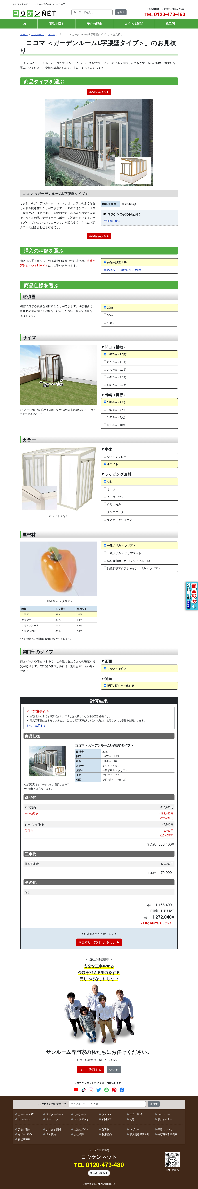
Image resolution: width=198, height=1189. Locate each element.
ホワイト (112, 464)
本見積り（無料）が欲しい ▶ (99, 942)
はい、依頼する (90, 1069)
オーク (111, 489)
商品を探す (56, 23)
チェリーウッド (117, 497)
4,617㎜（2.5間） (118, 377)
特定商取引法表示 (167, 1134)
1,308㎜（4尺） (117, 402)
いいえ (113, 1069)
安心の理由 (94, 23)
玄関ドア (107, 1119)
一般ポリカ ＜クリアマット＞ (125, 553)
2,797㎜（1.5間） (118, 362)
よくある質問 (134, 23)
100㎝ (110, 323)
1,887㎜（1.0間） (118, 354)
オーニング (52, 1119)
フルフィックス (117, 668)
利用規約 (107, 1134)
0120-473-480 (164, 14)
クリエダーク (115, 512)
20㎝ (110, 307)
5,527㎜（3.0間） (118, 385)
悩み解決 (51, 1134)
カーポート (24, 1114)
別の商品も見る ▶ (99, 92)
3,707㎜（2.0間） (118, 369)
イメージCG (25, 1134)
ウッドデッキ (81, 1119)
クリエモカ (114, 504)
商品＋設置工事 (117, 262)
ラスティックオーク (119, 519)
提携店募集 (24, 1139)
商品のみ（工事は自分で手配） (123, 270)
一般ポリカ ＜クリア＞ (121, 545)
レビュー (135, 1129)
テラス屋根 (136, 1114)
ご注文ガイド (81, 1129)
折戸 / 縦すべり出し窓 (120, 685)
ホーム (24, 34)
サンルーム (37, 34)
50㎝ (110, 315)
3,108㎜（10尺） (117, 425)
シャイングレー (117, 456)
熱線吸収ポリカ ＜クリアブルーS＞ (129, 561)
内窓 (132, 1119)
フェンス (107, 1114)
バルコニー (163, 1114)
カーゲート (80, 1114)
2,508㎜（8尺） (117, 417)
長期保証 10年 (111, 221)
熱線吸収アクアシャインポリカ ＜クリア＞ (134, 568)
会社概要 (79, 1134)
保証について (164, 1129)
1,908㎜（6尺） (117, 410)
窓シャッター (164, 1119)
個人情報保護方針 (139, 1134)
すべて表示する (36, 725)
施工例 (170, 23)
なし (110, 481)
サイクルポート (54, 1114)
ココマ (51, 34)
